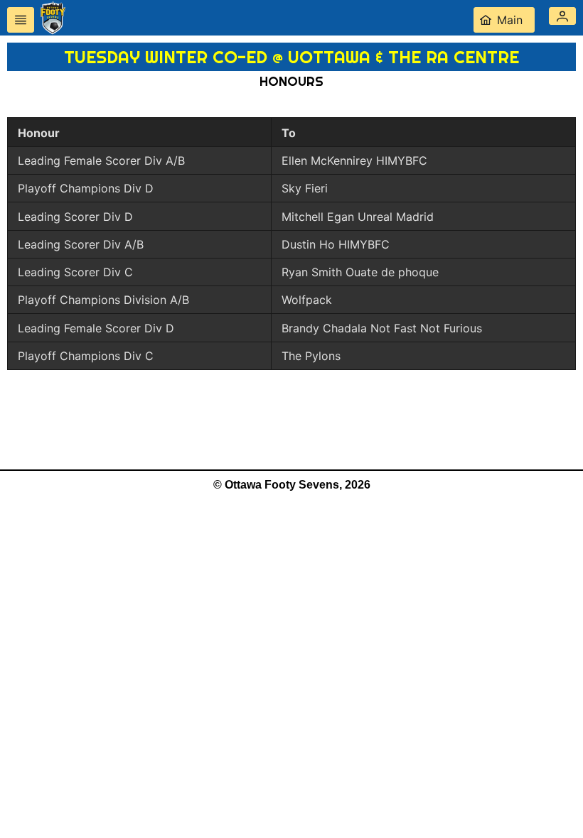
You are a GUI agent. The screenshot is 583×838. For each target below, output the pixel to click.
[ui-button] (20, 20)
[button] (562, 16)
